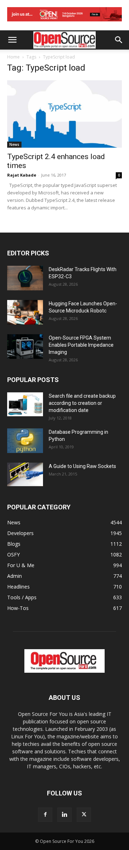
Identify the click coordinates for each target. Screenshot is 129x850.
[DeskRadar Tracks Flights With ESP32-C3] (25, 278)
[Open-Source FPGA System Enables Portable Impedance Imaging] (25, 346)
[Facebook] (45, 815)
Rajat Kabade (21, 175)
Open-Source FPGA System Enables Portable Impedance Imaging (81, 345)
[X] (84, 815)
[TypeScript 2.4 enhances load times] (64, 114)
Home (13, 57)
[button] (12, 40)
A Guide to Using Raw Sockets (82, 466)
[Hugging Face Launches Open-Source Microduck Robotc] (25, 312)
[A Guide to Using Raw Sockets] (25, 474)
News (14, 144)
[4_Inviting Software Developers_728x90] (64, 23)
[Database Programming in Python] (25, 440)
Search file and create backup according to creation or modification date (82, 403)
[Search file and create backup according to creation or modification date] (25, 404)
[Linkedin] (64, 815)
